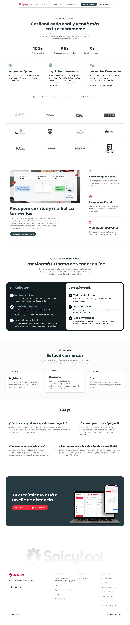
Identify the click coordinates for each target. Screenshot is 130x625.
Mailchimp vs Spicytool (108, 601)
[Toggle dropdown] (47, 4)
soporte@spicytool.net (113, 614)
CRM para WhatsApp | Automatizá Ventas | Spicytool (65, 579)
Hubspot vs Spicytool (107, 596)
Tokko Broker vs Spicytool (109, 587)
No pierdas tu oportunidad (30, 507)
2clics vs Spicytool (106, 583)
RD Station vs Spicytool (108, 606)
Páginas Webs (59, 585)
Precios (54, 4)
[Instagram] (11, 587)
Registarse (104, 4)
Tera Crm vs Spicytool (108, 592)
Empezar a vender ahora (23, 234)
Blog (61, 4)
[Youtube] (16, 587)
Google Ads (59, 594)
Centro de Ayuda (83, 578)
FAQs (79, 583)
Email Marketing (60, 599)
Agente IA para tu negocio (63, 590)
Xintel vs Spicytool (106, 578)
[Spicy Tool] (20, 587)
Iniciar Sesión (88, 4)
